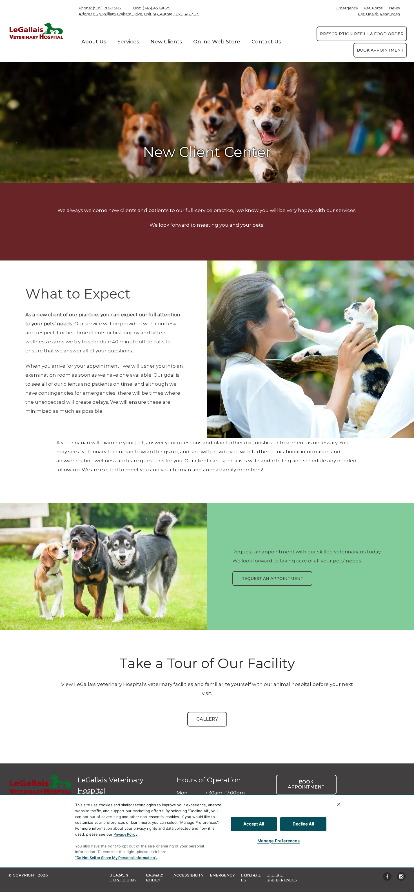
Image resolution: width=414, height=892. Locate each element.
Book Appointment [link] (380, 50)
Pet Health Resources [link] (379, 14)
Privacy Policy (125, 834)
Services (128, 42)
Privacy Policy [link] (154, 877)
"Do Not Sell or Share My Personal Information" (115, 857)
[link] (36, 30)
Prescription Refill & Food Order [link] (362, 33)
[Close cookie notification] (339, 804)
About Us (93, 42)
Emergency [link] (347, 8)
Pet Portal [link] (373, 8)
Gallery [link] (207, 719)
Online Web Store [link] (216, 42)
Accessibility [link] (188, 875)
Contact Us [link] (266, 42)
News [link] (394, 8)
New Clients (166, 42)
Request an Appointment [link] (272, 578)
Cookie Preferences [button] (282, 877)
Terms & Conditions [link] (123, 877)
